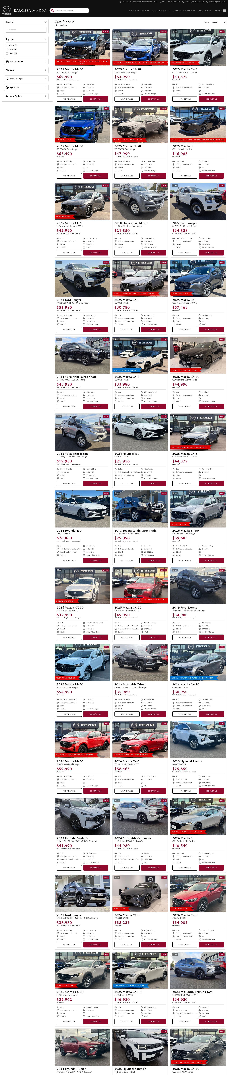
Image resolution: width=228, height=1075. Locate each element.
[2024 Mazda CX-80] (198, 662)
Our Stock (160, 10)
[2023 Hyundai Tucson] (198, 739)
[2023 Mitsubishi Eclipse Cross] (198, 970)
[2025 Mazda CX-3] (140, 278)
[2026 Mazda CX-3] (140, 893)
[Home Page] (6, 10)
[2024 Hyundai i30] (140, 432)
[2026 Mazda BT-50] (198, 509)
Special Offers (182, 10)
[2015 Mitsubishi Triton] (82, 432)
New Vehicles (137, 10)
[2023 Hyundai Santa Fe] (82, 816)
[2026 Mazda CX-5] (198, 432)
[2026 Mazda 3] (198, 816)
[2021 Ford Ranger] (82, 893)
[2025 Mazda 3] (198, 124)
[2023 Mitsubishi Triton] (140, 662)
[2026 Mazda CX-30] (198, 355)
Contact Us (96, 99)
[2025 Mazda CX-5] (198, 47)
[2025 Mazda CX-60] (140, 585)
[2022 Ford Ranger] (198, 201)
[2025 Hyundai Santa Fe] (140, 1047)
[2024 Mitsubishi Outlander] (140, 816)
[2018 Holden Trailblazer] (140, 201)
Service (203, 10)
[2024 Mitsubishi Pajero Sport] (82, 355)
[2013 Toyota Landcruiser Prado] (140, 509)
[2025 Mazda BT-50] (82, 47)
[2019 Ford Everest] (198, 585)
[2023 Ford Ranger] (82, 278)
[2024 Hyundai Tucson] (82, 1047)
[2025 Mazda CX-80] (140, 970)
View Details (69, 99)
